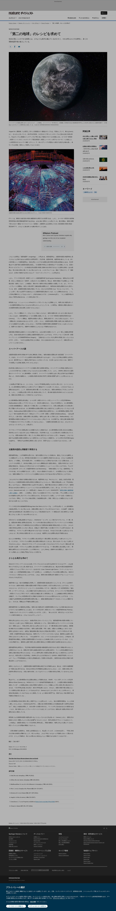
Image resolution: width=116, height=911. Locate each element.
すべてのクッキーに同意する (16, 906)
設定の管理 (33, 901)
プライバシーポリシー (59, 898)
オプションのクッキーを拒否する (37, 906)
